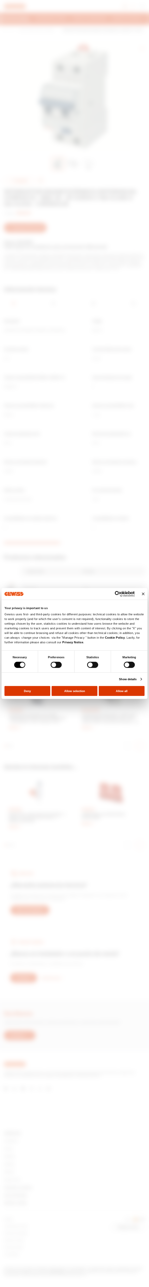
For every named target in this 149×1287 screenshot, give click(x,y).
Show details (128, 679)
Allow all (121, 690)
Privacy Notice (72, 642)
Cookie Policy (115, 637)
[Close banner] (143, 594)
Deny (27, 690)
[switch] (56, 665)
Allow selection (74, 690)
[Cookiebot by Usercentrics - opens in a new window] (118, 594)
